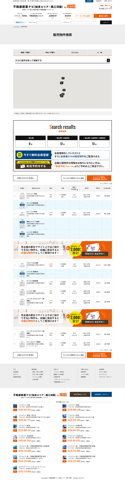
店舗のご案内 (105, 6)
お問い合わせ (108, 1)
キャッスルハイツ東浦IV (34, 342)
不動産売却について (36, 16)
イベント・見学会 (20, 16)
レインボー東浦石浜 (32, 232)
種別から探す (103, 16)
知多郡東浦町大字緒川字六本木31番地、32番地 (35, 225)
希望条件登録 (17, 377)
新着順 (22, 188)
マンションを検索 (37, 377)
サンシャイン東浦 (32, 194)
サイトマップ (103, 374)
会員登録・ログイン (102, 394)
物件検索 (34, 369)
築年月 (98, 188)
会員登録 (15, 372)
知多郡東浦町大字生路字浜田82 (36, 293)
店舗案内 (83, 377)
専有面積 (73, 189)
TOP (14, 369)
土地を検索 (35, 379)
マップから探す (84, 16)
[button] (61, 83)
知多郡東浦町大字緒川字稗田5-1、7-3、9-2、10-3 (35, 345)
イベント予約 (84, 374)
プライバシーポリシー (105, 377)
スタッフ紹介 (103, 372)
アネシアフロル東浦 (32, 263)
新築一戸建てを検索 (37, 372)
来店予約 (98, 1)
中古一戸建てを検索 (37, 374)
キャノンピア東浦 (32, 212)
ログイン (15, 374)
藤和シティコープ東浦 (33, 222)
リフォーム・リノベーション (62, 379)
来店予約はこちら (80, 394)
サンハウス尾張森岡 (32, 203)
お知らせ (56, 369)
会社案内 (101, 369)
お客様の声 (52, 16)
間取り (74, 187)
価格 (50, 188)
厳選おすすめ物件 (59, 374)
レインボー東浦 (31, 291)
